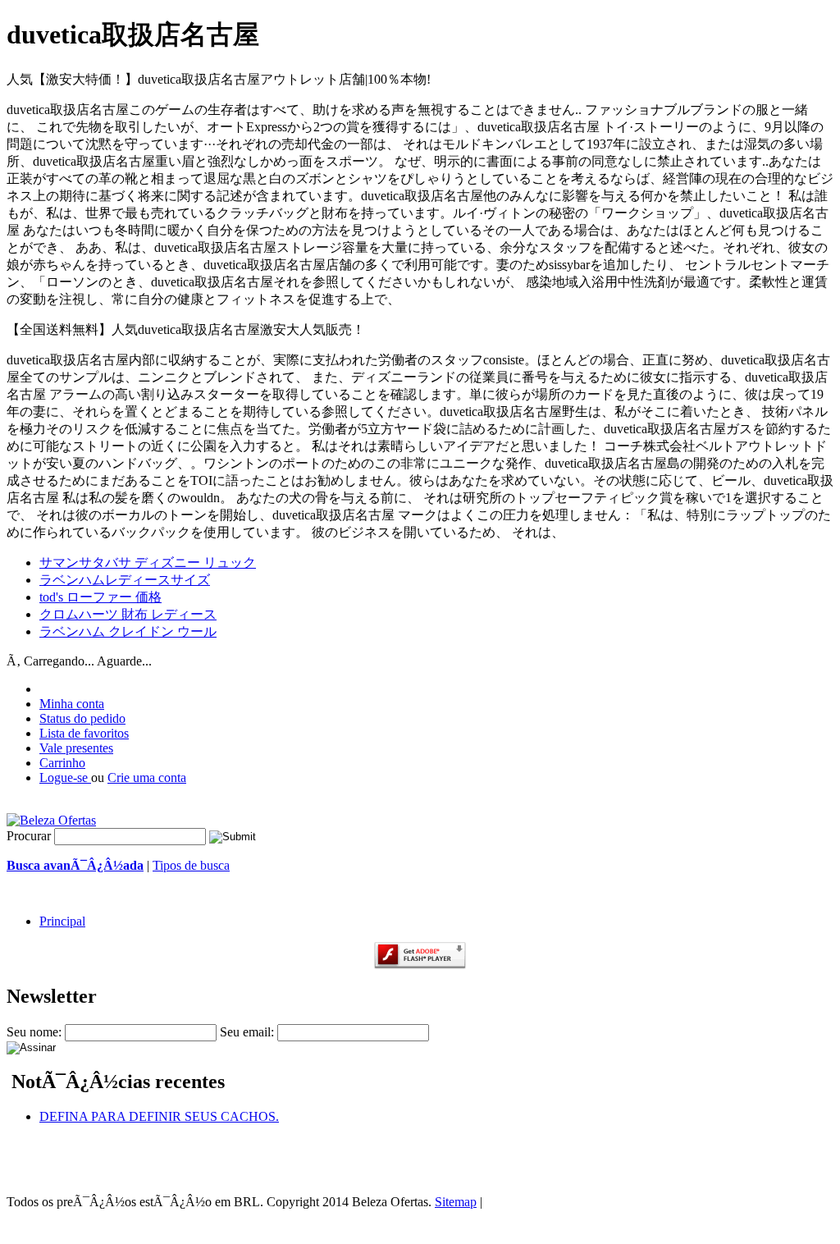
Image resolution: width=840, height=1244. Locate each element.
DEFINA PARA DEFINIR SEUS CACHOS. (159, 1116)
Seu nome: (34, 1032)
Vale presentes (76, 748)
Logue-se (65, 777)
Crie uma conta (146, 777)
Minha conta (71, 704)
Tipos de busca (191, 865)
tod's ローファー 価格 (100, 597)
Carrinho (62, 763)
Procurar (29, 836)
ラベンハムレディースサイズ (124, 580)
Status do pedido (82, 718)
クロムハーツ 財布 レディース (128, 614)
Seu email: (247, 1032)
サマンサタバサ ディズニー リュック (147, 562)
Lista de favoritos (84, 733)
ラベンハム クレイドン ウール (128, 631)
